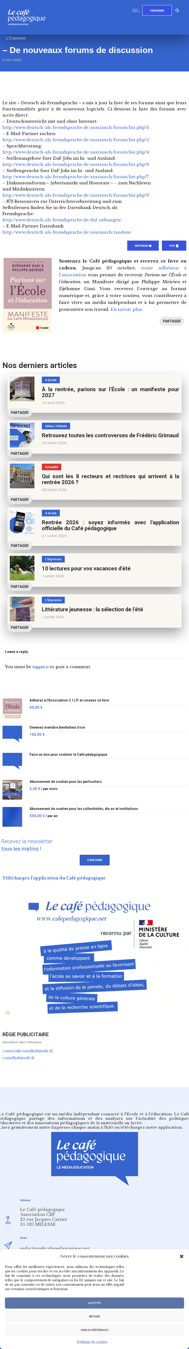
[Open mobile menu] (137, 10)
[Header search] (177, 10)
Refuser (94, 1316)
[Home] (28, 33)
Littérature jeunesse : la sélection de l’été (92, 609)
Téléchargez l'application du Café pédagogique (54, 878)
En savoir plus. (126, 309)
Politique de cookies (92, 1342)
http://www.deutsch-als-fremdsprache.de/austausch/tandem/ (67, 232)
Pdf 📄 (174, 245)
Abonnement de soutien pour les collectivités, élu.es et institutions (84, 809)
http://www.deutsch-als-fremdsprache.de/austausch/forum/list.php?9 (75, 195)
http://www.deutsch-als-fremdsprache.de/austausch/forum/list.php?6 (75, 164)
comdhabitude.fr (18, 1057)
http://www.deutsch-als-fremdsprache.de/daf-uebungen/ (62, 219)
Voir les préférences (95, 1330)
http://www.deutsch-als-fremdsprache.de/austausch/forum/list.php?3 (75, 127)
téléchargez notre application (151, 1127)
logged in (40, 667)
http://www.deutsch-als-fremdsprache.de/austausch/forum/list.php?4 (75, 152)
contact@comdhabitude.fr (27, 1051)
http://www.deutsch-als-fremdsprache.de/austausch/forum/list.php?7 (75, 176)
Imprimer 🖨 (143, 245)
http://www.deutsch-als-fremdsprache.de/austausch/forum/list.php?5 (75, 139)
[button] (181, 1256)
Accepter (94, 1303)
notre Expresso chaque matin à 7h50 (76, 1127)
